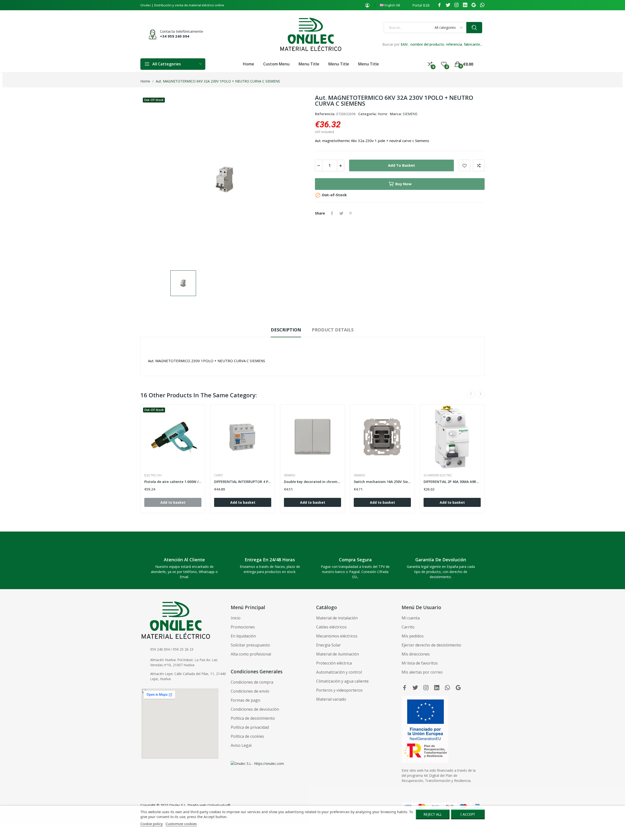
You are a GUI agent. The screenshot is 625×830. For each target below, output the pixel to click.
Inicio (235, 618)
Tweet (341, 213)
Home (382, 114)
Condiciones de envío (250, 691)
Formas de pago (245, 700)
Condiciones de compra (252, 682)
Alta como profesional (251, 654)
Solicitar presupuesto (250, 645)
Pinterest (350, 213)
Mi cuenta (411, 618)
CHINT (218, 475)
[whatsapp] (482, 5)
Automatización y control (339, 672)
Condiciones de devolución (255, 709)
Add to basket (401, 165)
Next (480, 394)
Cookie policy (151, 823)
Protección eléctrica (334, 663)
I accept (467, 814)
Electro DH (153, 475)
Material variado (331, 699)
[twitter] (448, 5)
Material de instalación (337, 618)
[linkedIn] (465, 5)
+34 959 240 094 (174, 36)
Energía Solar (328, 645)
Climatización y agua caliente (342, 681)
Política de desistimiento (253, 718)
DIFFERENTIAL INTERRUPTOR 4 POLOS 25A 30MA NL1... (242, 481)
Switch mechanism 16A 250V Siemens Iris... (382, 481)
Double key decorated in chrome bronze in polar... (312, 481)
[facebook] (439, 5)
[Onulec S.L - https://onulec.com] (257, 763)
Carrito (408, 627)
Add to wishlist (464, 165)
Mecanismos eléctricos (336, 636)
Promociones (243, 627)
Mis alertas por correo (422, 672)
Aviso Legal (241, 745)
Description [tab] (286, 330)
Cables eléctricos (331, 627)
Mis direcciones (416, 654)
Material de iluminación (337, 654)
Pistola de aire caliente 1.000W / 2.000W (172, 481)
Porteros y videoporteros (339, 690)
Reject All (433, 814)
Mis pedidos (413, 636)
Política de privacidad (250, 727)
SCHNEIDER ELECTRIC (438, 475)
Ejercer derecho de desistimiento (431, 645)
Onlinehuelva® (218, 805)
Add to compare (479, 165)
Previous (471, 394)
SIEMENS (410, 114)
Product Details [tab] (333, 330)
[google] (473, 5)
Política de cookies (247, 736)
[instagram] (456, 5)
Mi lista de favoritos (420, 663)
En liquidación (243, 636)
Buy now (403, 183)
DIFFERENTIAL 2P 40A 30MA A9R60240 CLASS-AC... (452, 481)
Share (332, 213)
